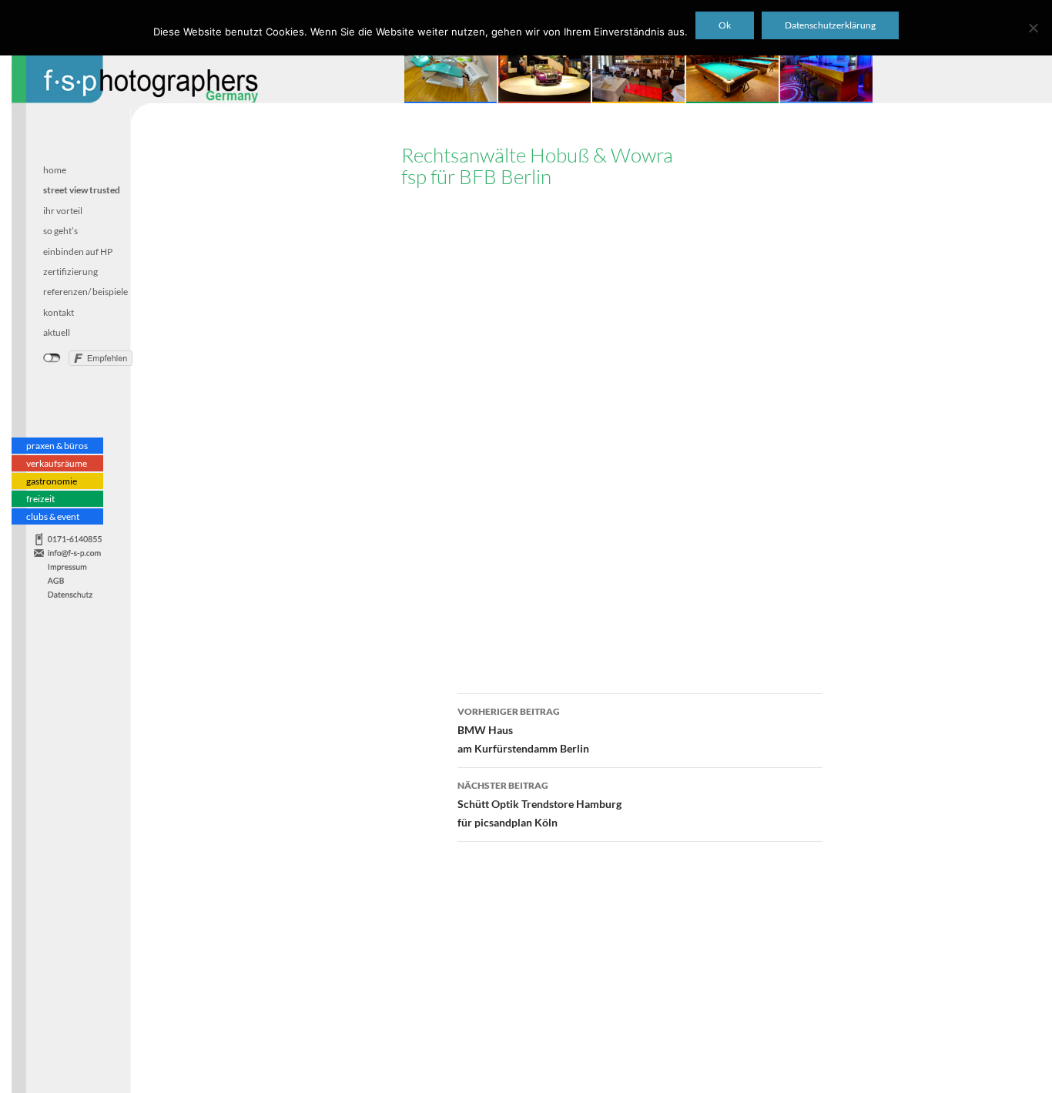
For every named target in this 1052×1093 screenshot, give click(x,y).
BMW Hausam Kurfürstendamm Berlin (523, 730)
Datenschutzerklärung (830, 25)
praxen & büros (57, 445)
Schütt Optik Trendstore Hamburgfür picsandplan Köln (539, 804)
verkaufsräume (56, 462)
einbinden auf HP (77, 250)
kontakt (58, 311)
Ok (725, 25)
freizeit (40, 498)
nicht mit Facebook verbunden (52, 358)
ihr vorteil (62, 210)
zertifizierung (70, 271)
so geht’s (60, 230)
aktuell (56, 332)
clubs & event (52, 515)
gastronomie (51, 480)
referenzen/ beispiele (85, 291)
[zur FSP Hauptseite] (129, 60)
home (54, 170)
